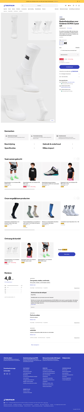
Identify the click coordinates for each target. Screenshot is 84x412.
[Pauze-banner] (78, 1)
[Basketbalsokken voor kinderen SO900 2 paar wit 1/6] (42, 26)
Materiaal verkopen (64, 8)
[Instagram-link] (10, 374)
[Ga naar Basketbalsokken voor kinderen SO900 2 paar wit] (12, 250)
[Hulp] (73, 5)
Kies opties (66, 254)
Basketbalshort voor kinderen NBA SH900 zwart (13, 183)
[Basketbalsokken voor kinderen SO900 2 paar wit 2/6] (14, 26)
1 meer (52, 120)
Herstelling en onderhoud (74, 8)
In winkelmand (69, 67)
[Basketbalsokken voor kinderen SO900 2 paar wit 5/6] (42, 109)
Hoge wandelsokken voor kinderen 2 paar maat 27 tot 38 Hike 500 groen (31, 222)
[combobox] (69, 54)
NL (70, 5)
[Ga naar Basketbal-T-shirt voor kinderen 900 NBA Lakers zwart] (29, 250)
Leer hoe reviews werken (9, 297)
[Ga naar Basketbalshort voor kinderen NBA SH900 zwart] (46, 250)
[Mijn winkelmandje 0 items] (79, 5)
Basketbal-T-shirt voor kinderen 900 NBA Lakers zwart (69, 183)
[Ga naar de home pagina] (9, 5)
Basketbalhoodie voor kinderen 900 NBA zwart (31, 183)
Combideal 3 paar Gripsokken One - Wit (70, 221)
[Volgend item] (78, 158)
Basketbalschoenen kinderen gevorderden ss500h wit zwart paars (50, 183)
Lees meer (33, 304)
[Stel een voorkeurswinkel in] (65, 5)
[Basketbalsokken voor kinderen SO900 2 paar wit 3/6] (28, 67)
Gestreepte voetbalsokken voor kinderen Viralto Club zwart (12, 222)
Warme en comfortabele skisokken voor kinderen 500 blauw (50, 222)
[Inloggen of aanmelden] (76, 5)
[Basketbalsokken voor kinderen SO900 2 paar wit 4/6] (14, 109)
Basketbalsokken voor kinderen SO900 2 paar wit (12, 260)
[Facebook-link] (4, 374)
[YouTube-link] (7, 374)
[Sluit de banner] (79, 1)
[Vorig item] (74, 158)
